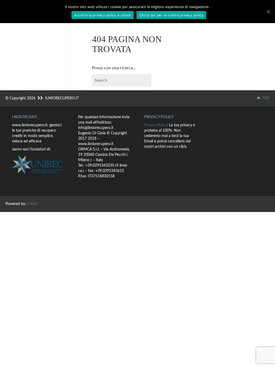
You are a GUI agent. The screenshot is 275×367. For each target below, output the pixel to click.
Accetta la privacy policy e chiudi (102, 15)
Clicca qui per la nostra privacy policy (171, 15)
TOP (265, 98)
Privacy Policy (155, 125)
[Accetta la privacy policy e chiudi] (268, 11)
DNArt (32, 204)
